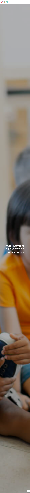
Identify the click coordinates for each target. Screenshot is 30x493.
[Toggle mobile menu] (28, 2)
